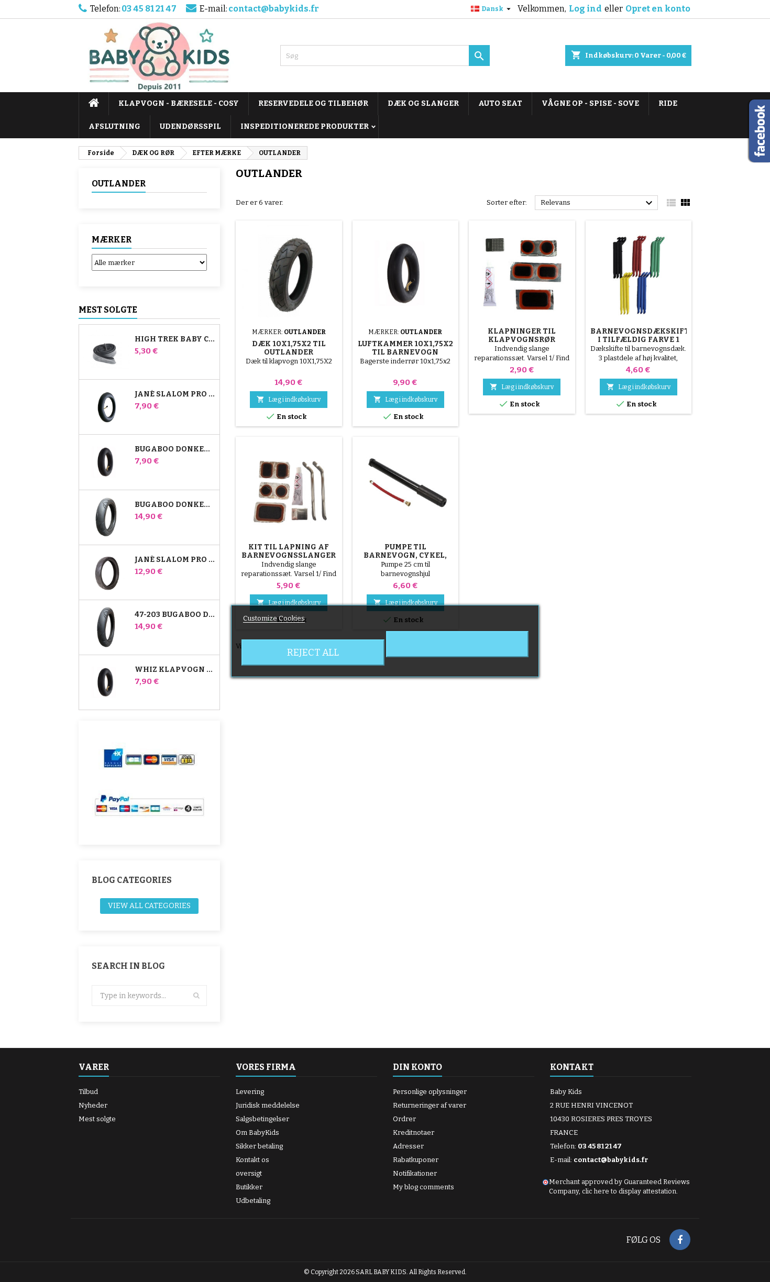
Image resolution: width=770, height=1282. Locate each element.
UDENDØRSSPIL (190, 126)
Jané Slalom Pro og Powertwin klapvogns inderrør (175, 394)
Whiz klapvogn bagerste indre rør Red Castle (175, 670)
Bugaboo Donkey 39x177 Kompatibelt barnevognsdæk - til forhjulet (175, 505)
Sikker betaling (259, 1146)
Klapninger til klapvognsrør (522, 335)
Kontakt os (252, 1160)
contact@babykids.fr (273, 9)
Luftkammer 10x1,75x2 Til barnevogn (405, 348)
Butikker (249, 1187)
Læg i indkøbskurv (289, 399)
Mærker (111, 240)
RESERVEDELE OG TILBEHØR (313, 103)
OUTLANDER (119, 184)
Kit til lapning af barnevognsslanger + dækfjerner (288, 555)
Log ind (585, 9)
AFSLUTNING (114, 126)
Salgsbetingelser (262, 1119)
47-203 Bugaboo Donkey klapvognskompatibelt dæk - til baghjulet (175, 615)
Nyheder (93, 1105)
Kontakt (571, 1067)
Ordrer (404, 1119)
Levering (250, 1092)
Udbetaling (253, 1200)
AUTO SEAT (500, 103)
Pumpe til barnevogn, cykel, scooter (405, 555)
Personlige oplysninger (430, 1092)
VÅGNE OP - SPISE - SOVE (590, 103)
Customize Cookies (274, 618)
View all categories (149, 905)
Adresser (408, 1146)
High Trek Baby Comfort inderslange (175, 339)
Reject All (313, 652)
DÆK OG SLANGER (423, 103)
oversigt (249, 1173)
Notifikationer (415, 1173)
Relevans (598, 203)
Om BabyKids (257, 1132)
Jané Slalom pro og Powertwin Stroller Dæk (175, 560)
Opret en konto (657, 9)
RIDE (667, 103)
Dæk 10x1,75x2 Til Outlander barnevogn (289, 352)
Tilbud (88, 1092)
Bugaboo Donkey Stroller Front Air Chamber (175, 449)
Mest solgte (108, 310)
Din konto (417, 1067)
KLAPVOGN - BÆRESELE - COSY (178, 103)
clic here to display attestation (629, 1191)
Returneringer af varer (429, 1105)
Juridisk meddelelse (268, 1105)
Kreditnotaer (413, 1132)
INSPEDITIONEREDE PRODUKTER (304, 126)
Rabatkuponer (415, 1160)
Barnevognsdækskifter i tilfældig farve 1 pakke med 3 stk (644, 339)
